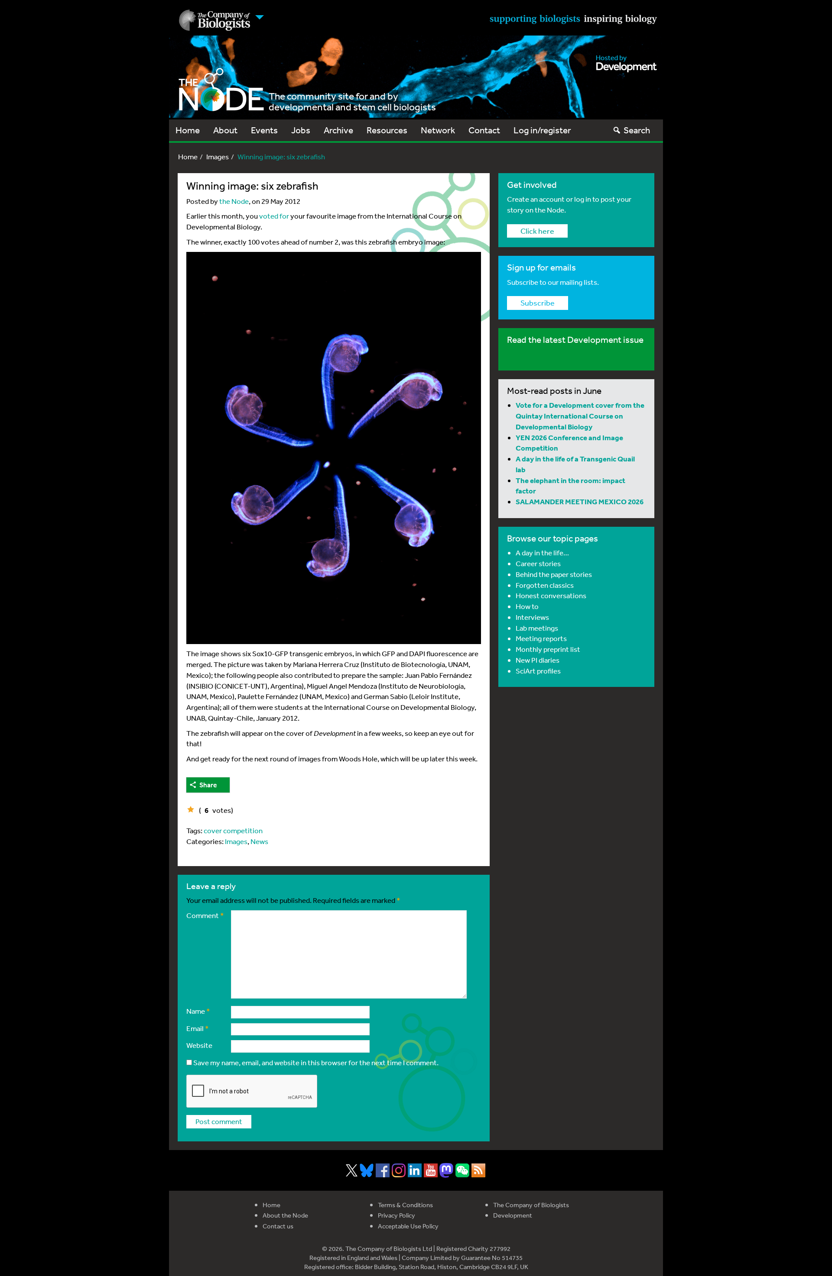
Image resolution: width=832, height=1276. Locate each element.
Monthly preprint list (548, 649)
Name (198, 1010)
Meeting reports (541, 638)
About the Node (285, 1215)
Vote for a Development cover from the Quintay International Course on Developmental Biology (580, 415)
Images (217, 156)
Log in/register (542, 130)
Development (512, 1215)
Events (264, 130)
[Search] (616, 130)
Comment (205, 915)
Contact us (278, 1226)
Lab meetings (537, 627)
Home (188, 130)
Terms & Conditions (405, 1205)
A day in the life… (542, 552)
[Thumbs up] (190, 809)
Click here (537, 230)
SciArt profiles (538, 670)
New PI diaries (537, 659)
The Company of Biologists (531, 1205)
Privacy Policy (396, 1215)
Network (438, 130)
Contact (484, 130)
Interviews (532, 617)
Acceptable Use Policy (408, 1226)
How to (527, 606)
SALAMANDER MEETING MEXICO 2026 (580, 501)
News (259, 841)
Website (199, 1045)
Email (197, 1028)
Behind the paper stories (554, 574)
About (225, 130)
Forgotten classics (545, 585)
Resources (387, 130)
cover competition (233, 830)
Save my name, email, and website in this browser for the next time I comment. (316, 1062)
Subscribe (537, 302)
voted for (274, 215)
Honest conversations (551, 595)
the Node (234, 201)
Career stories (538, 563)
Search (637, 130)
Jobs (300, 130)
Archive (338, 130)
